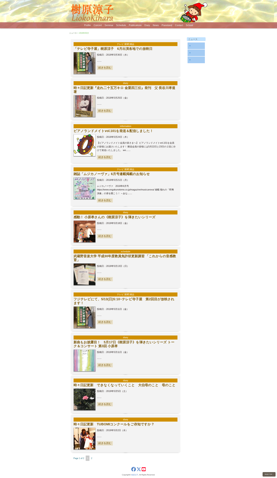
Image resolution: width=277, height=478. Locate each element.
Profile (87, 25)
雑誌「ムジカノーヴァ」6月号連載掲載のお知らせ (112, 174)
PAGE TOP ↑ (269, 474)
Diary (147, 25)
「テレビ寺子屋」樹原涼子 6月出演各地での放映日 (113, 49)
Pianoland (167, 25)
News (156, 25)
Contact (179, 25)
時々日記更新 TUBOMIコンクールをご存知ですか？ (114, 424)
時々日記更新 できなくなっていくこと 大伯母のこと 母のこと (125, 385)
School (189, 25)
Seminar (109, 25)
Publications (135, 25)
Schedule (121, 25)
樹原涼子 (134, 475)
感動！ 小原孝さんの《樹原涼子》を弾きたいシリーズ (115, 217)
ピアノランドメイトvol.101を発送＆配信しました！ (113, 131)
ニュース (73, 33)
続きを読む (104, 67)
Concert (98, 25)
